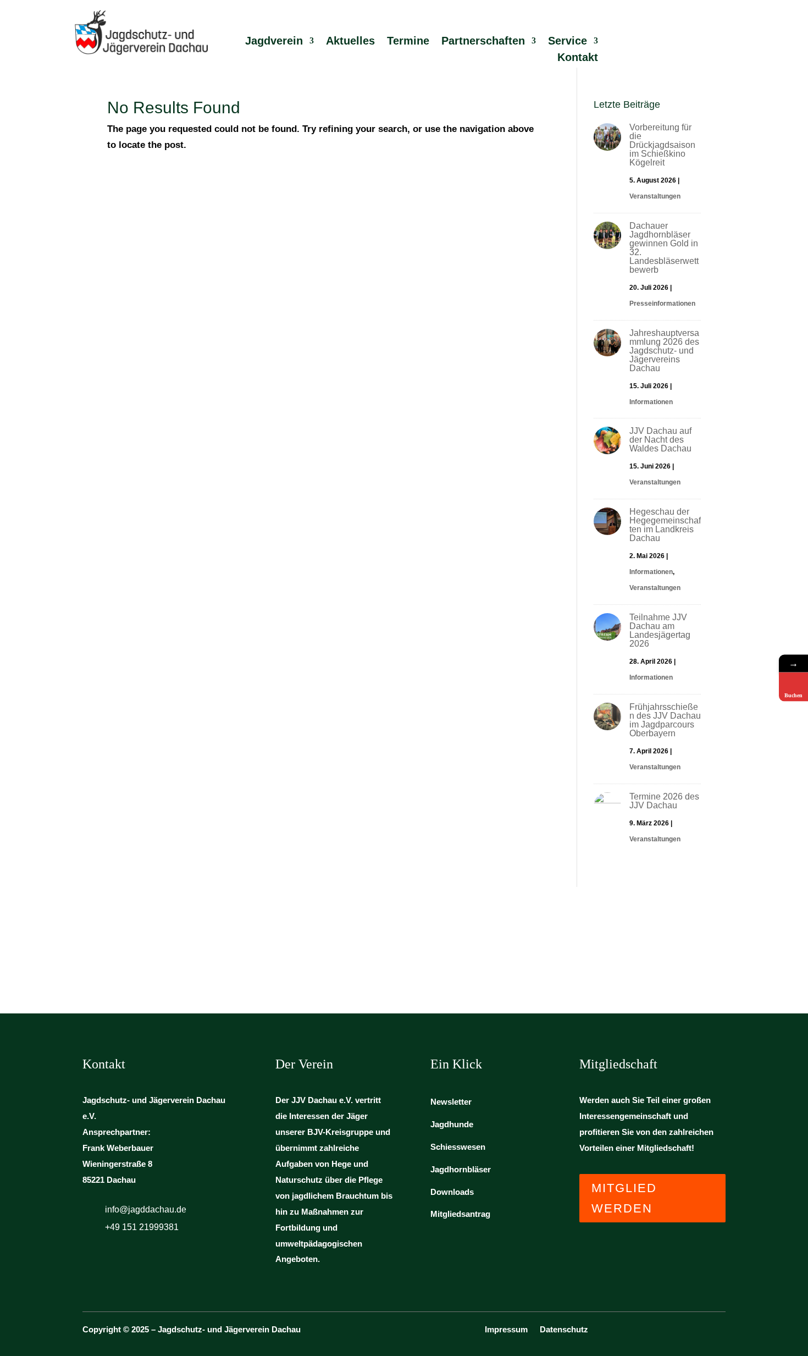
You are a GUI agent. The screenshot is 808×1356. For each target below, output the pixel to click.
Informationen (651, 402)
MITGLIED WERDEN (624, 1198)
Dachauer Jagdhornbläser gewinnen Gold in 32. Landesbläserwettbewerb (664, 247)
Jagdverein (274, 42)
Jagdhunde (451, 1124)
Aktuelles (350, 42)
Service (567, 42)
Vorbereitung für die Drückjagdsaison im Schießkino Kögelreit (662, 145)
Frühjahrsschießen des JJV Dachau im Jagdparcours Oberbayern (665, 720)
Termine (408, 42)
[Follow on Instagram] (719, 1333)
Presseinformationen (662, 303)
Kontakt (577, 58)
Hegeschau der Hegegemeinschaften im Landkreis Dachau (665, 525)
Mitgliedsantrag (460, 1214)
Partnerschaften (483, 42)
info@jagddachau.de (145, 1209)
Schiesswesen (457, 1146)
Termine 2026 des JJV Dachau (664, 801)
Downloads (452, 1192)
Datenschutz (564, 1330)
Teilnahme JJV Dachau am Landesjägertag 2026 (659, 630)
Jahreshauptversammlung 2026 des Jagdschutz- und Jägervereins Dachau (664, 350)
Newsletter (451, 1101)
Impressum (506, 1330)
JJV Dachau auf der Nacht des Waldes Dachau (660, 439)
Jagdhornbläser (460, 1169)
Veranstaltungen (654, 196)
